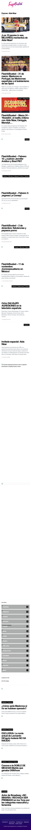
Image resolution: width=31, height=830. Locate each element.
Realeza (15, 762)
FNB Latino (10, 176)
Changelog (19, 822)
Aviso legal (18, 823)
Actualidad (4, 791)
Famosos (26, 822)
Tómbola (27, 286)
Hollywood (16, 176)
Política (21, 176)
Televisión (27, 176)
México (27, 247)
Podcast (27, 18)
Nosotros (12, 822)
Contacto (5, 822)
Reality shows (26, 57)
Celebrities (26, 325)
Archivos (11, 823)
